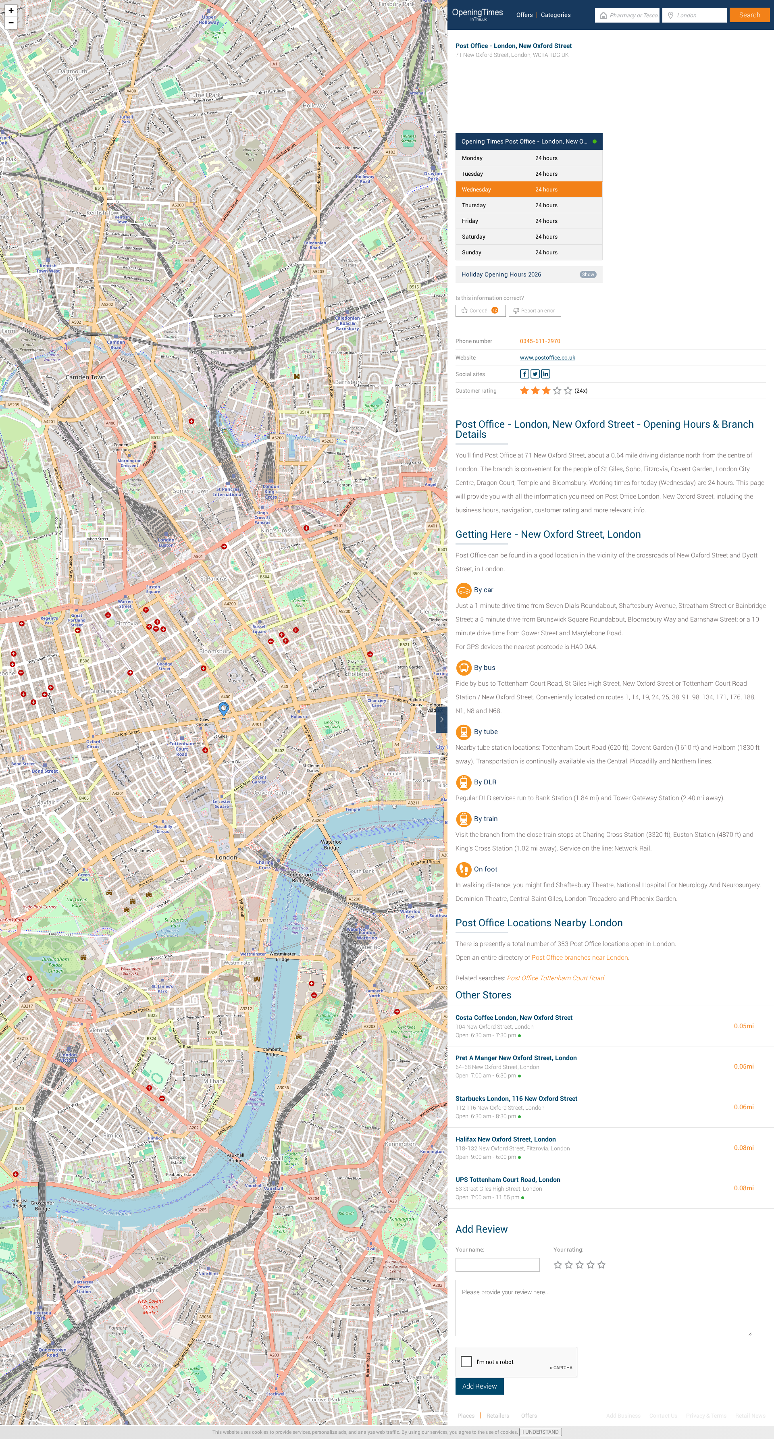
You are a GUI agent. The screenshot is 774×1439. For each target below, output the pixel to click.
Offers (524, 15)
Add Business (623, 1415)
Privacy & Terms (706, 1415)
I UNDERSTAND (540, 1432)
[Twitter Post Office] (535, 374)
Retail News (750, 1415)
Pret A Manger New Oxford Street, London (516, 1058)
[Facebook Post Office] (524, 374)
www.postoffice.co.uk (547, 357)
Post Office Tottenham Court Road (555, 978)
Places (466, 1415)
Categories (556, 15)
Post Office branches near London (580, 957)
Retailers (498, 1415)
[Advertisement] (611, 107)
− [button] (11, 23)
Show (588, 274)
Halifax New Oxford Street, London (506, 1139)
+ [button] (11, 11)
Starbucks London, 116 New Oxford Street (517, 1098)
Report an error (538, 311)
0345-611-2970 (540, 341)
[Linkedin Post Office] (545, 374)
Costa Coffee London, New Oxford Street (514, 1017)
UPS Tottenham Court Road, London (508, 1179)
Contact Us (663, 1415)
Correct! (483, 311)
